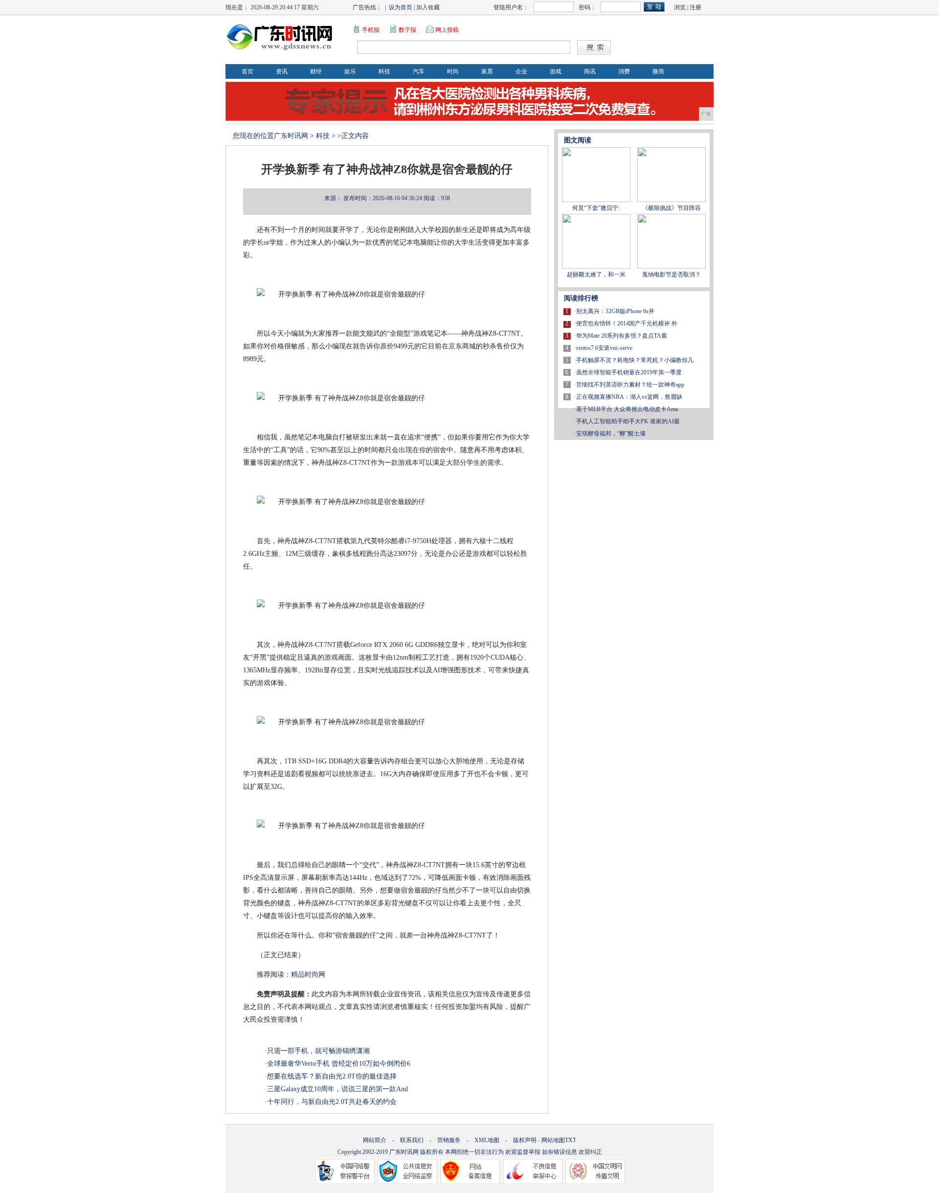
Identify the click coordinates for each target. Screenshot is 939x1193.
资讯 (282, 71)
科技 (384, 71)
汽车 (419, 71)
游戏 (555, 71)
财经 (316, 71)
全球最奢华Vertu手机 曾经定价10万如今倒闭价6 (338, 1063)
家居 (487, 71)
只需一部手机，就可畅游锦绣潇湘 (318, 1051)
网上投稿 (447, 29)
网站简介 (374, 1140)
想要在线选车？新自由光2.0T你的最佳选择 (332, 1076)
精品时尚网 (309, 974)
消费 (624, 71)
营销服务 (449, 1140)
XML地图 (486, 1140)
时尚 (453, 71)
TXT (570, 1140)
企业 (521, 71)
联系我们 (412, 1140)
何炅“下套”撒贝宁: (596, 208)
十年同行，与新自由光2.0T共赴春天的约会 (332, 1101)
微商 (658, 71)
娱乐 (350, 71)
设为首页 (400, 7)
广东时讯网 (291, 135)
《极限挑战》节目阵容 (671, 208)
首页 (247, 71)
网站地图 (553, 1140)
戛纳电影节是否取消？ (671, 274)
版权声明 (525, 1140)
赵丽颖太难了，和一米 (596, 274)
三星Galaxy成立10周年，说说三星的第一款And (337, 1089)
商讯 (590, 71)
